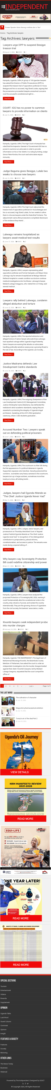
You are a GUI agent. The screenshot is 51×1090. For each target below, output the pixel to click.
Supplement (5, 1002)
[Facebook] (25, 1083)
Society (3, 1049)
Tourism (4, 986)
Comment (4, 1025)
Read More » (8, 98)
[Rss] (23, 1083)
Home (2, 33)
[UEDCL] (21, 900)
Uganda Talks (6, 1013)
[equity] (25, 850)
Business (4, 1068)
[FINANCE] (21, 946)
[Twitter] (28, 1083)
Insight (3, 1034)
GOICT (42, 1080)
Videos (3, 994)
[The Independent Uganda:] (25, 6)
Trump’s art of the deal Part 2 (26, 718)
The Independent (22, 1080)
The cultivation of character (26, 698)
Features (4, 1045)
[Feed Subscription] (50, 38)
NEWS (20, 52)
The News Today (7, 1064)
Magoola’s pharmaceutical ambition (29, 708)
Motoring (4, 1053)
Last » (31, 686)
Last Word (4, 1017)
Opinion (3, 1030)
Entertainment (6, 990)
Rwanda (4, 998)
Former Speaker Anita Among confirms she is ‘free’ (23, 27)
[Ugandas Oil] (21, 754)
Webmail (4, 1072)
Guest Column (6, 1021)
